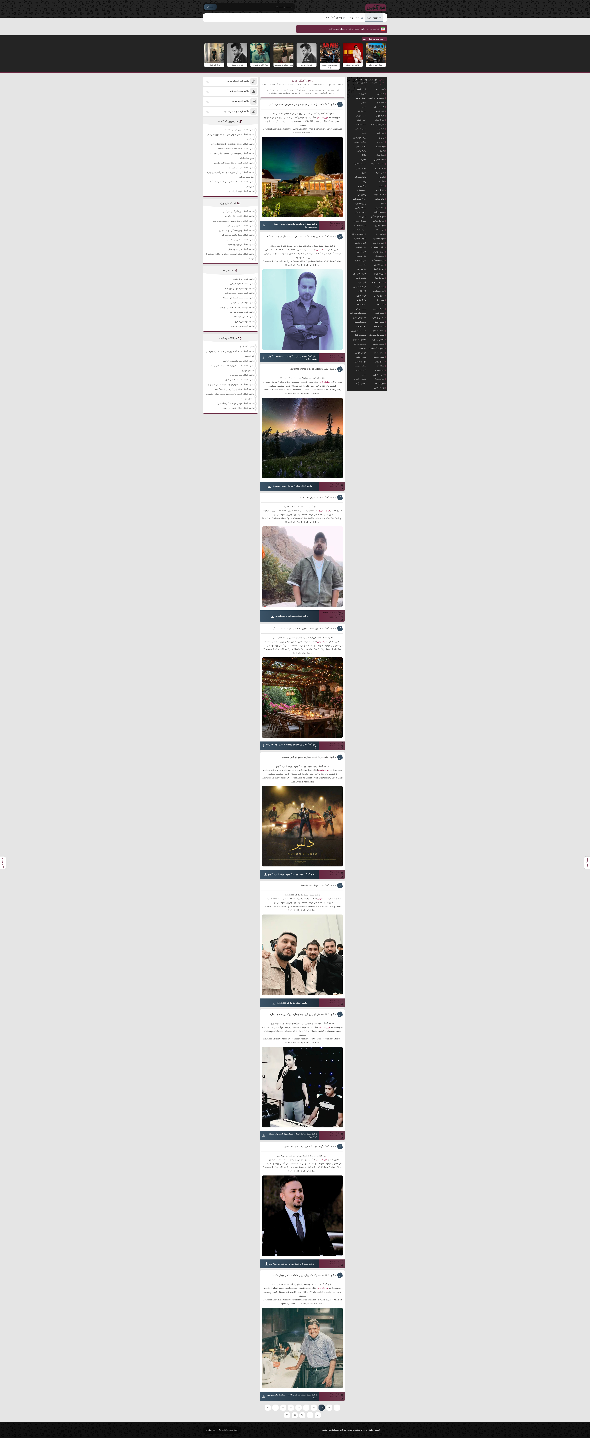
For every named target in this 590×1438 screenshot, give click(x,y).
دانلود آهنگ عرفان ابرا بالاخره (241, 244)
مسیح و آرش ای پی (376, 348)
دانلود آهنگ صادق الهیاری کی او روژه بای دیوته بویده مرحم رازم (303, 1014)
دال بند (363, 172)
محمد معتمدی (378, 330)
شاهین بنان (380, 234)
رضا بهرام (362, 186)
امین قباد (381, 133)
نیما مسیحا (380, 379)
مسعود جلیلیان (359, 339)
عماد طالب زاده (378, 282)
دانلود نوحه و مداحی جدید (236, 111)
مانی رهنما (361, 304)
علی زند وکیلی (379, 251)
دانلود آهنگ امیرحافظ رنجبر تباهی (238, 361)
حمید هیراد (380, 172)
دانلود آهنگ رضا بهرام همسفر (240, 239)
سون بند (362, 216)
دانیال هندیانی (360, 177)
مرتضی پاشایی (378, 339)
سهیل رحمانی (360, 212)
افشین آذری (379, 106)
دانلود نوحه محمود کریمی (242, 283)
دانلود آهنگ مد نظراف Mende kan (318, 885)
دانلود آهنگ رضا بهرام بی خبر (240, 225)
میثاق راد (381, 366)
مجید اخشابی (379, 308)
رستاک (382, 186)
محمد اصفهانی (360, 322)
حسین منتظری (360, 164)
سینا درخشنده (360, 225)
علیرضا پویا (361, 269)
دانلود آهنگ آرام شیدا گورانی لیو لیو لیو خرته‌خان (310, 1146)
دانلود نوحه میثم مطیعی (242, 302)
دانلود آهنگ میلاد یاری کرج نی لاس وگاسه (234, 389)
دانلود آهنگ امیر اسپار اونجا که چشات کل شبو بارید (230, 384)
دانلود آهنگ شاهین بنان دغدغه (239, 216)
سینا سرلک (380, 229)
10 (283, 1407)
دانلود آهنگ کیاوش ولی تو (241, 167)
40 (329, 1407)
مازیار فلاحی (361, 300)
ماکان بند (381, 304)
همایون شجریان (359, 379)
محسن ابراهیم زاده (358, 313)
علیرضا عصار (380, 278)
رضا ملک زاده (379, 194)
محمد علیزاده (379, 326)
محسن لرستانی (359, 317)
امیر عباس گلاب (378, 124)
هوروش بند (380, 383)
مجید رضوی (380, 313)
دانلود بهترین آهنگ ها (228, 1430)
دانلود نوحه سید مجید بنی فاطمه (238, 297)
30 (298, 1407)
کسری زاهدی (379, 295)
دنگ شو (381, 181)
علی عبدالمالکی (378, 260)
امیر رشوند (361, 120)
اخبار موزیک (211, 1430)
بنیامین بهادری (360, 142)
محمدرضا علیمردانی (377, 335)
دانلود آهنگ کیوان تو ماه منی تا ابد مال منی (233, 163)
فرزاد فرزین (380, 287)
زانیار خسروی (360, 203)
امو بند (363, 106)
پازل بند (381, 150)
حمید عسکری (360, 168)
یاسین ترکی (361, 383)
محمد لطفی (361, 326)
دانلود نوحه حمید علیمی (242, 326)
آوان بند (362, 93)
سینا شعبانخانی (359, 229)
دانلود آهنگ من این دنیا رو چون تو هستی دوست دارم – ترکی (304, 628)
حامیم (363, 159)
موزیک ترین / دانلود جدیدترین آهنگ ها (375, 7)
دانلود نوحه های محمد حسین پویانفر (237, 307)
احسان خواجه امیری (376, 98)
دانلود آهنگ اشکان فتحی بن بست (238, 408)
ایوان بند (381, 137)
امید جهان (380, 115)
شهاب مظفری (360, 238)
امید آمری (380, 111)
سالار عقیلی (380, 207)
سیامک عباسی (378, 221)
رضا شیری (380, 190)
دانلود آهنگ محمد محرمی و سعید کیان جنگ (233, 221)
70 (302, 1415)
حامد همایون (379, 159)
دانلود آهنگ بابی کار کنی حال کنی (238, 129)
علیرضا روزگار (379, 273)
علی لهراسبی (360, 260)
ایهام (364, 133)
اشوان (363, 102)
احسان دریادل (360, 98)
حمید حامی (380, 168)
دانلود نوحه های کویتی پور (241, 312)
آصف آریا (381, 93)
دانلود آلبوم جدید (240, 101)
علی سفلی (361, 251)
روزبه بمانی (380, 199)
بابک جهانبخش (359, 137)
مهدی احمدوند (379, 352)
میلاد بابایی (380, 370)
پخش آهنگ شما (333, 17)
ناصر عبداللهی (379, 374)
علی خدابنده (361, 247)
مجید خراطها (361, 308)
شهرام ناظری (360, 243)
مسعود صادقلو (360, 344)
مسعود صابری (379, 344)
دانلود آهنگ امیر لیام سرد (242, 375)
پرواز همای (380, 155)
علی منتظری (379, 265)
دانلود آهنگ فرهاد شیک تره (241, 191)
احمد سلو (381, 102)
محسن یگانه (379, 322)
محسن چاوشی (378, 317)
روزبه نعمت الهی (359, 199)
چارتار (364, 155)
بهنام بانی (380, 146)
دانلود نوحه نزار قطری (244, 321)
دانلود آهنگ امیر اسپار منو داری (239, 379)
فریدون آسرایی (359, 287)
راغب (364, 181)
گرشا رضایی (361, 295)
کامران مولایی (379, 291)
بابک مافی (380, 142)
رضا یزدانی (362, 194)
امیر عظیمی (361, 124)
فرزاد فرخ (362, 282)
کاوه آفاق (362, 291)
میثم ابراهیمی (360, 366)
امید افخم (362, 111)
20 (291, 1407)
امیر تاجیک (380, 120)
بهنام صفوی (361, 146)
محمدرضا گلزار (360, 335)
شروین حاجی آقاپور (358, 234)
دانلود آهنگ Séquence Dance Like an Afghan (313, 369)
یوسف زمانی (379, 387)
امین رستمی (360, 128)
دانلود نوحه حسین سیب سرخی (239, 293)
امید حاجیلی (361, 115)
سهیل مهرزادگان (378, 216)
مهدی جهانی (360, 352)
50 (287, 1415)
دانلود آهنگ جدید (302, 81)
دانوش (382, 177)
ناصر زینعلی (361, 370)
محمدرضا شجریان (358, 330)
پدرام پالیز (362, 150)
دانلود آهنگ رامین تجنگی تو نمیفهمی (236, 230)
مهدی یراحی (379, 361)
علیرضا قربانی (360, 278)
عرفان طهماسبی (378, 247)
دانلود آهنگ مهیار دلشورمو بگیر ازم (238, 235)
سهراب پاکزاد (379, 212)
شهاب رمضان (379, 238)
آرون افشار (361, 89)
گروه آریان (380, 300)
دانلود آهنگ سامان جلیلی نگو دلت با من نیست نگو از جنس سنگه (301, 236)
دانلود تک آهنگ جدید (238, 81)
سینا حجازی (380, 225)
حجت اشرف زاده (378, 164)
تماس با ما (354, 17)
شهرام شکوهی (378, 243)
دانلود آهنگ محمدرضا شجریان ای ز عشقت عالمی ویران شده (304, 1275)
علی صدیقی (380, 256)
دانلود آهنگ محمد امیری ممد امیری (317, 497)
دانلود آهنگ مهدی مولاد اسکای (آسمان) (235, 403)
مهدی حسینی (379, 357)
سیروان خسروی (359, 221)
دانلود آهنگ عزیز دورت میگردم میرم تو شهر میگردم (309, 757)
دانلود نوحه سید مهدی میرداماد (239, 288)
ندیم (364, 374)
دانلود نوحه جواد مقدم (243, 279)
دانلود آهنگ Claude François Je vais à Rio (235, 148)
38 (314, 1407)
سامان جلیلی (360, 207)
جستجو (210, 6)
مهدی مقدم (361, 357)
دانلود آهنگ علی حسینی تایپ (240, 249)
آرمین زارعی (380, 89)
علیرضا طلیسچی (359, 273)
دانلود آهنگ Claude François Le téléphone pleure (232, 144)
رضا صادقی (361, 190)
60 (295, 1415)
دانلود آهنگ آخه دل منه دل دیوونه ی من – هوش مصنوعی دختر (303, 104)
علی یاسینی (361, 265)
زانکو (383, 203)
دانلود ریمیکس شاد (239, 91)
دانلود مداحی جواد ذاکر (243, 316)
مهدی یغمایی (360, 361)
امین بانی (381, 128)
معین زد (362, 348)
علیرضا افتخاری (378, 269)
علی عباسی (361, 256)
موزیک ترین (372, 17)
